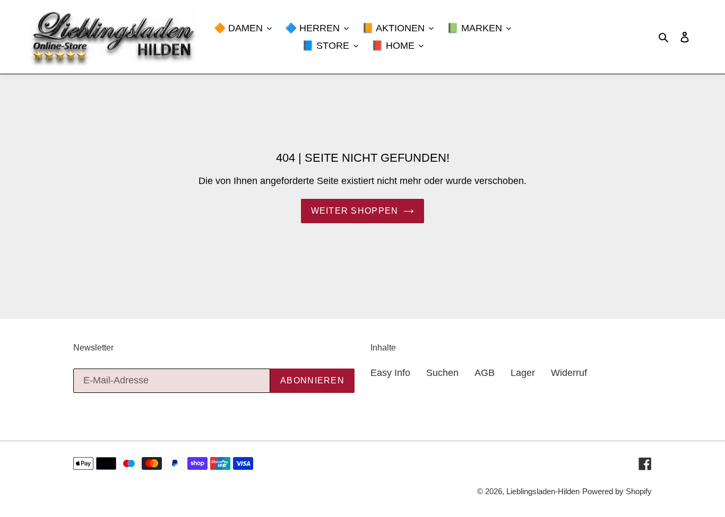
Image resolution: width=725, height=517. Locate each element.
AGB (484, 372)
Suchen (442, 372)
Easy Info (390, 372)
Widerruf (569, 372)
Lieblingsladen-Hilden (543, 491)
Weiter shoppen (355, 210)
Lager (523, 372)
